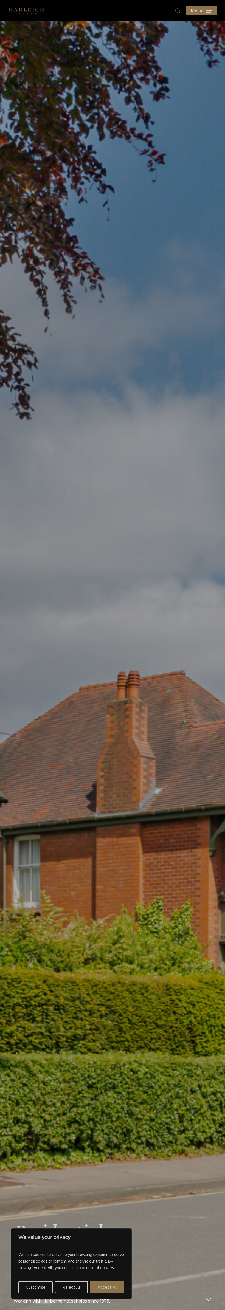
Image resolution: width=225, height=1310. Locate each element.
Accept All (107, 1287)
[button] (201, 10)
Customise (36, 1287)
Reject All (71, 1287)
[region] (71, 1263)
